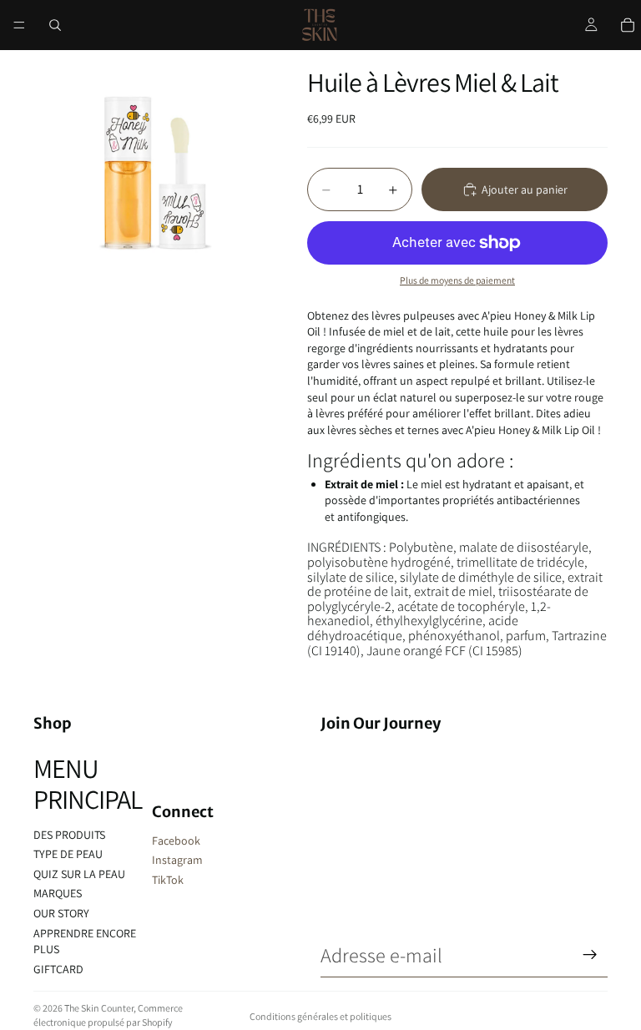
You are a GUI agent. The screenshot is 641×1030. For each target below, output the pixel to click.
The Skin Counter (99, 1008)
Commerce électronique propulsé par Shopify (108, 1015)
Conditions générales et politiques (320, 1016)
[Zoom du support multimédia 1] (150, 167)
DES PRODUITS (69, 834)
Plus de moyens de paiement (457, 280)
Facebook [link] (176, 840)
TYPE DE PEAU (68, 853)
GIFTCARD (58, 969)
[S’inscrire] (590, 954)
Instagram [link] (177, 859)
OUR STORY (61, 913)
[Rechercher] (55, 25)
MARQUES (57, 893)
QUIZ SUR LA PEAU (79, 873)
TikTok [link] (168, 879)
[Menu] (19, 25)
